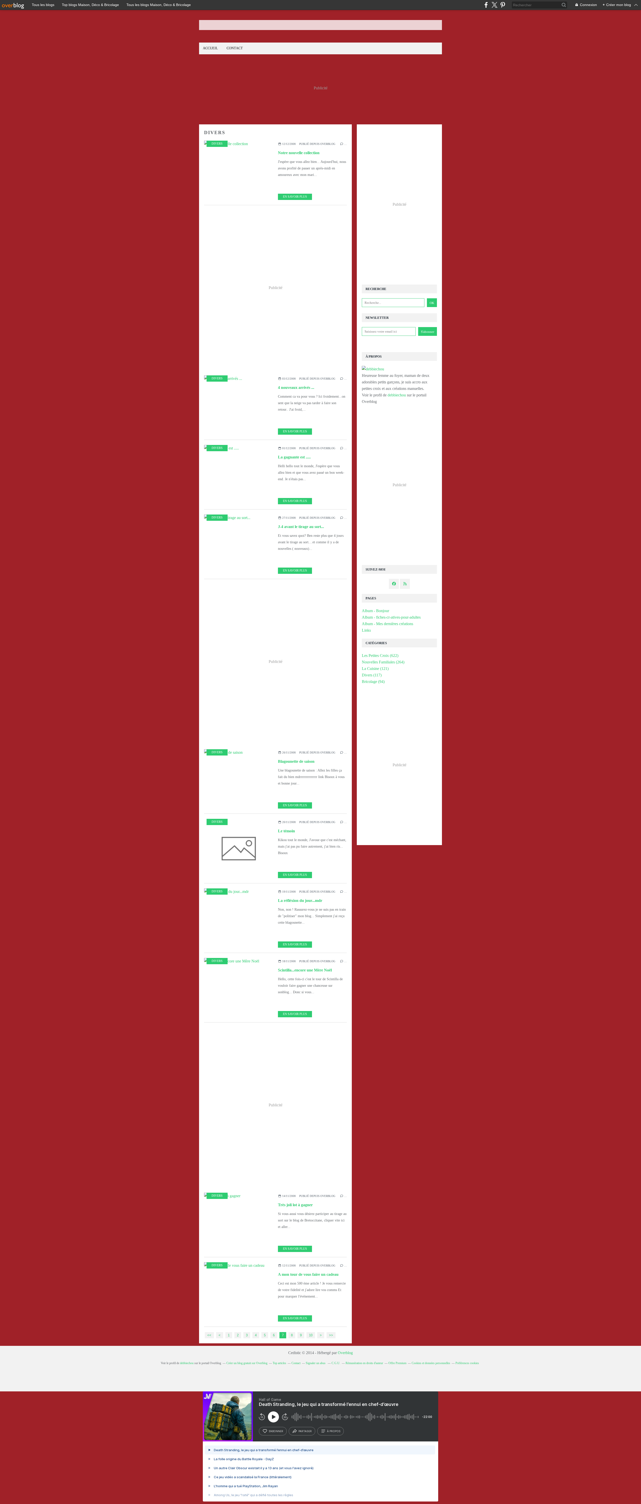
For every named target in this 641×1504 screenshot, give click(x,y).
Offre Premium (397, 1363)
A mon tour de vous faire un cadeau (308, 1274)
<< (209, 1335)
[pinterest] (503, 5)
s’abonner (276, 1431)
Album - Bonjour (375, 611)
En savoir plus (295, 196)
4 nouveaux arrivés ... (296, 387)
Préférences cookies (467, 1363)
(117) (372, 675)
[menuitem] (210, 48)
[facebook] (486, 5)
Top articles (279, 1363)
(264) (383, 662)
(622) (380, 655)
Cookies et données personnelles (431, 1363)
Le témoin (286, 831)
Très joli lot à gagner (295, 1205)
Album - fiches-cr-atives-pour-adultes (391, 617)
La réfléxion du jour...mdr (300, 900)
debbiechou (397, 395)
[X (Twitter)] (494, 5)
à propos (333, 1431)
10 (310, 1335)
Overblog (345, 1353)
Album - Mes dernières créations (387, 624)
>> (331, 1335)
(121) (375, 668)
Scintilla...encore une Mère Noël (305, 970)
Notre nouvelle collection (298, 153)
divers (217, 143)
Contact (235, 48)
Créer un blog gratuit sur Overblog (246, 1363)
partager (305, 1431)
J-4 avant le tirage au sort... (301, 527)
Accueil (210, 48)
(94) (373, 681)
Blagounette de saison (296, 761)
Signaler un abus (316, 1363)
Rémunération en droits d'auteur (364, 1363)
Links (366, 630)
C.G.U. (336, 1363)
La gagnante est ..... (294, 457)
